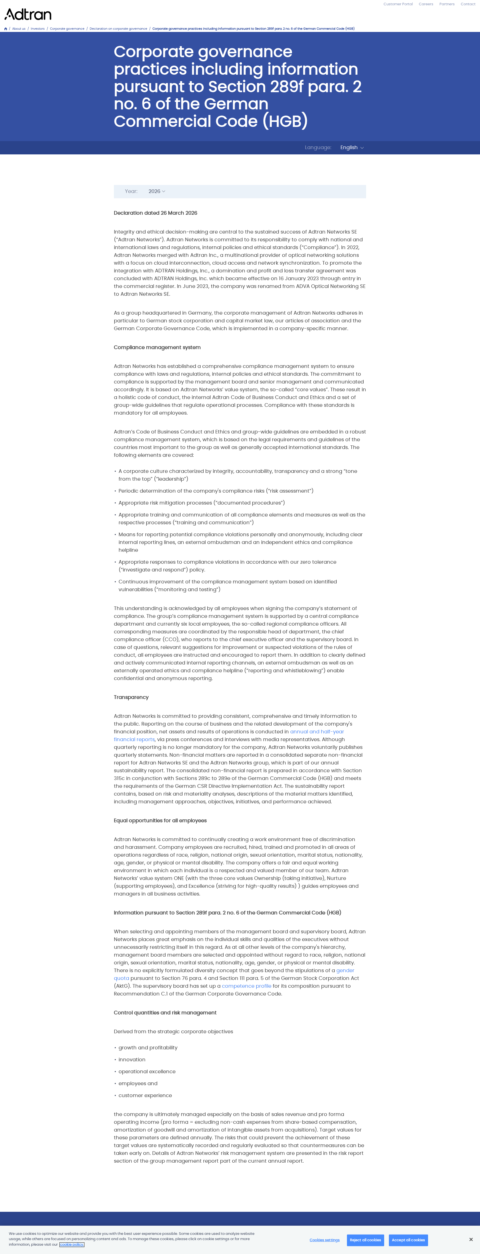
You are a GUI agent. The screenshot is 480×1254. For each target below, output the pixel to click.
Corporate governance (67, 28)
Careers (426, 4)
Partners (447, 4)
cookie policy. (72, 1245)
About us (19, 28)
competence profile (246, 986)
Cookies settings (325, 1240)
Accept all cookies (408, 1240)
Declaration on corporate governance (118, 28)
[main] (240, 1240)
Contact (468, 4)
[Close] (471, 1239)
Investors (38, 28)
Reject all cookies (365, 1240)
